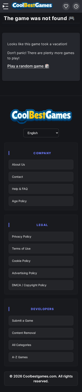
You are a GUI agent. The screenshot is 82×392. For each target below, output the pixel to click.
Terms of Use (21, 248)
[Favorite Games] (66, 6)
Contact (17, 176)
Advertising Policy (24, 273)
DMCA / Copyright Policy (29, 285)
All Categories (21, 345)
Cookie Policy (21, 261)
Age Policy (19, 201)
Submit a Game (22, 320)
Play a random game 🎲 (28, 66)
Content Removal (24, 333)
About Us (18, 164)
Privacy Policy (21, 236)
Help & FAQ (20, 189)
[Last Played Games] (76, 6)
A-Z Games (20, 357)
